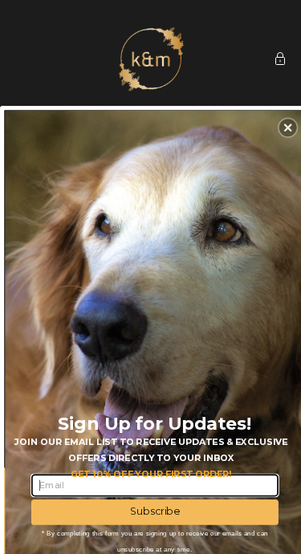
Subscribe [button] (155, 511)
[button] (288, 127)
